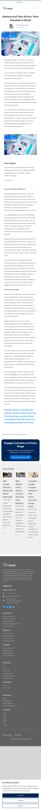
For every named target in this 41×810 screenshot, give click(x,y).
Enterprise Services (8, 636)
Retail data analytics (21, 434)
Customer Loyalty (8, 673)
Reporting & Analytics (9, 675)
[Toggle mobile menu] (37, 8)
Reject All (20, 806)
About (4, 713)
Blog (4, 698)
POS (4, 666)
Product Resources (8, 703)
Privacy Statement (7, 734)
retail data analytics (16, 126)
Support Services (8, 638)
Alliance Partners (7, 650)
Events (4, 715)
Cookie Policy (17, 734)
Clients (5, 685)
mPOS (5, 668)
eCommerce (6, 671)
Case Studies (6, 688)
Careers (5, 720)
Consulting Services (8, 641)
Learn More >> (9, 180)
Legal (4, 722)
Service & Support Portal (10, 705)
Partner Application (8, 655)
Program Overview (8, 648)
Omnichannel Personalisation (11, 623)
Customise (20, 800)
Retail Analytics (10, 434)
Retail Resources (7, 701)
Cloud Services (7, 633)
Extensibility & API (8, 678)
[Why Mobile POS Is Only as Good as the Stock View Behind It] (20, 475)
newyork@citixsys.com (12, 596)
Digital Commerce (8, 621)
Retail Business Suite (8, 616)
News (4, 718)
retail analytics (11, 350)
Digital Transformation (9, 619)
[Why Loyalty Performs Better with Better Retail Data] (8, 475)
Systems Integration (8, 626)
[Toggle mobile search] (33, 8)
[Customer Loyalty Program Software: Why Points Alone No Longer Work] (33, 475)
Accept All (20, 795)
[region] (20, 795)
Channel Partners (7, 653)
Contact (5, 725)
